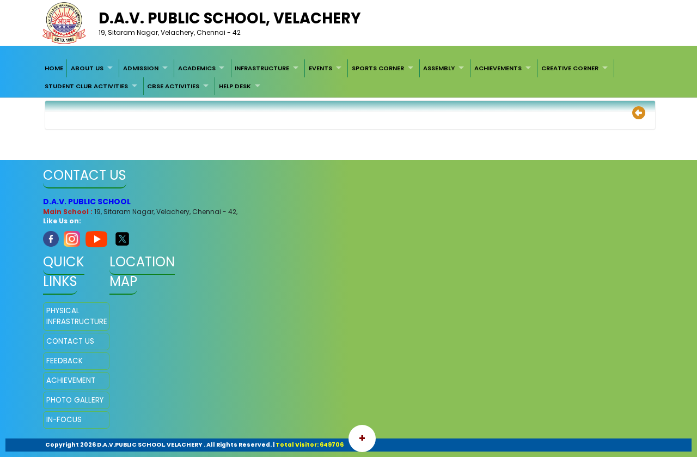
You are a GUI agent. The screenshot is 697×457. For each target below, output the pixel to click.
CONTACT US (70, 341)
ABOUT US (87, 68)
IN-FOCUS (64, 420)
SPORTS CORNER (378, 68)
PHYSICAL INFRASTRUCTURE (76, 316)
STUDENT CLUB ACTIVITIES (86, 86)
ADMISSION (140, 68)
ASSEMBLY (439, 68)
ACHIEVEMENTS (498, 68)
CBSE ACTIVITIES (173, 86)
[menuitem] (54, 68)
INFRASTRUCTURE (262, 68)
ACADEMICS (197, 68)
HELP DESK (235, 86)
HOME (54, 68)
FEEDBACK (64, 361)
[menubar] (348, 77)
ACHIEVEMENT (70, 380)
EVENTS (320, 68)
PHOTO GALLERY (74, 400)
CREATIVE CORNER (569, 68)
